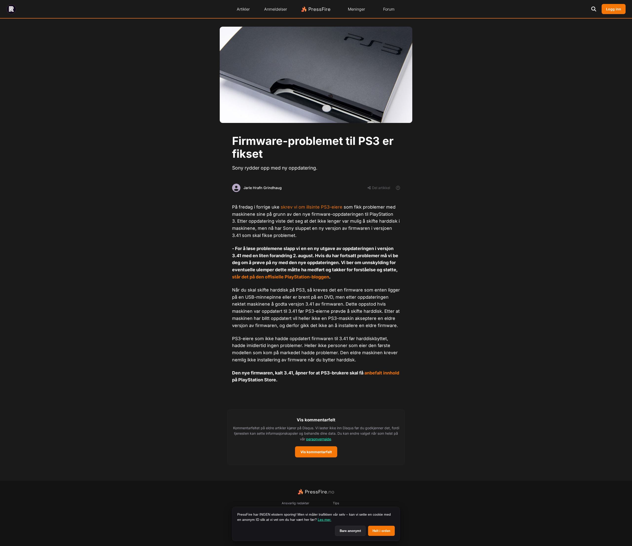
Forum (389, 9)
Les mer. (324, 520)
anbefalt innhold (381, 372)
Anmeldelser (275, 9)
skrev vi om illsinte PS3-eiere (311, 207)
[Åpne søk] (594, 9)
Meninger (356, 9)
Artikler (243, 9)
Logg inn (613, 9)
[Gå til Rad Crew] (11, 9)
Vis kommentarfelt (316, 452)
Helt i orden (381, 531)
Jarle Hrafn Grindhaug (262, 188)
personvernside (318, 439)
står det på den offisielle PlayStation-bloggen (280, 276)
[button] (316, 437)
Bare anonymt (350, 531)
